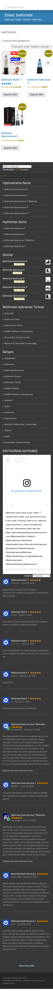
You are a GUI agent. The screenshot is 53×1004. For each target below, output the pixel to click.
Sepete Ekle (10, 94)
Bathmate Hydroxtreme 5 (16, 189)
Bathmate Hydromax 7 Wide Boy (19, 240)
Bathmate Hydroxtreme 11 (16, 213)
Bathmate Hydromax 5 (14, 228)
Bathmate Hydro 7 (20, 580)
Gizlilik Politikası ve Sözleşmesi (18, 331)
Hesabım (8, 400)
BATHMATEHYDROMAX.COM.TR (21, 569)
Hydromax (9, 412)
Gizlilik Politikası (11, 388)
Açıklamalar (9, 358)
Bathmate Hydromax (14, 370)
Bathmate (9, 313)
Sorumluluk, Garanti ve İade (17, 337)
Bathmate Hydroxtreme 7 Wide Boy (20, 201)
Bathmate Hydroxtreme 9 (16, 207)
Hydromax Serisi (12, 319)
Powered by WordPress (12, 981)
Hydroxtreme (10, 418)
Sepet (7, 436)
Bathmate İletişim (12, 376)
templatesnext (8, 983)
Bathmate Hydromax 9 (14, 246)
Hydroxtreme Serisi (13, 325)
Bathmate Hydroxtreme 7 (16, 195)
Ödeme (7, 430)
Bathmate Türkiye (12, 382)
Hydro (7, 406)
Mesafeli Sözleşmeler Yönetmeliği (20, 343)
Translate (24, 169)
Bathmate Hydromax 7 (14, 234)
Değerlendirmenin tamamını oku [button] (18, 770)
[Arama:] (26, 176)
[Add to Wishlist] (22, 62)
